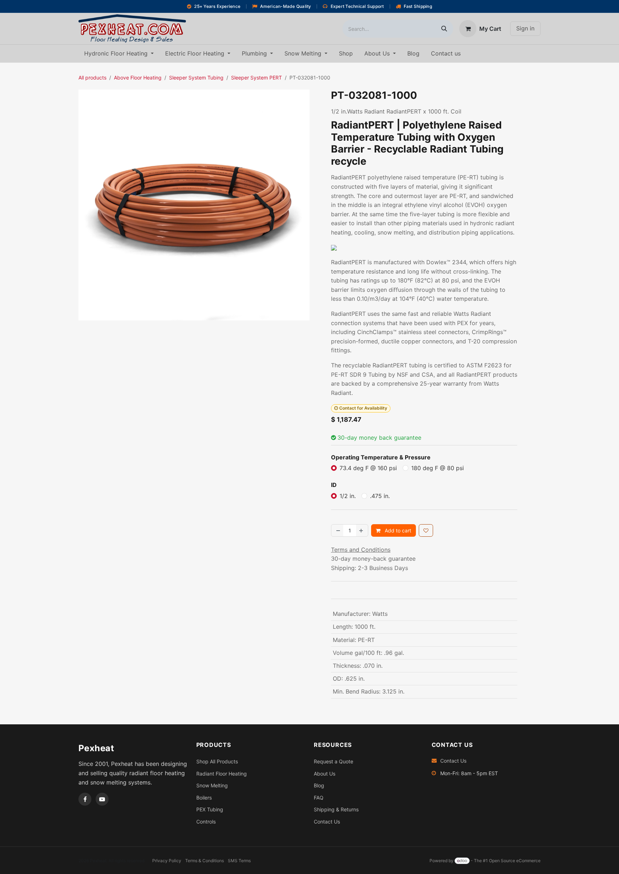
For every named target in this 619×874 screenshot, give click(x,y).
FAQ (318, 798)
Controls (206, 822)
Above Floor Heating (138, 77)
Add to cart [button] (397, 530)
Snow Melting (212, 785)
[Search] (444, 29)
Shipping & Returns (336, 809)
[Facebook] (84, 799)
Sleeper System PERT (256, 77)
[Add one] (362, 530)
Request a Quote (333, 761)
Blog (319, 785)
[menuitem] (118, 53)
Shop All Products (217, 761)
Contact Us (327, 822)
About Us (324, 774)
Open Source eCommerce (515, 860)
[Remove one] (337, 530)
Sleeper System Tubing (196, 77)
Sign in (525, 28)
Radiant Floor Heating (221, 774)
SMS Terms (239, 860)
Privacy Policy (166, 860)
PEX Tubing (209, 809)
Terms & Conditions (204, 860)
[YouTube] (102, 799)
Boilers (204, 798)
